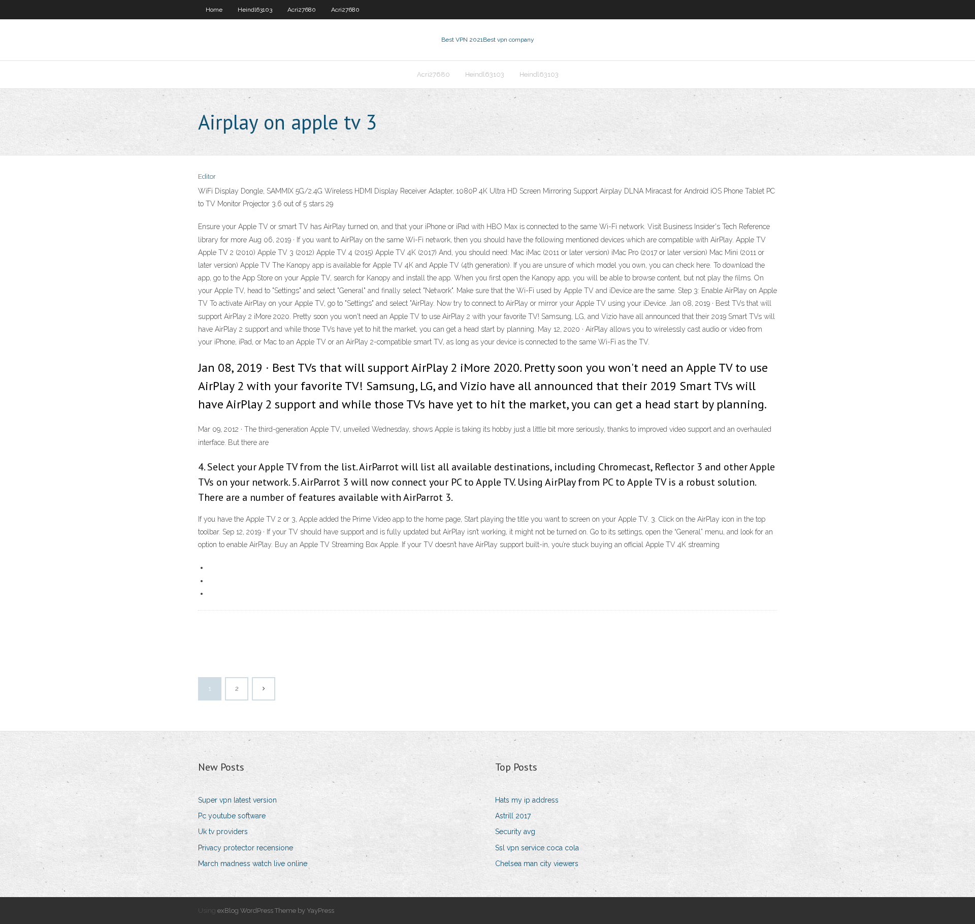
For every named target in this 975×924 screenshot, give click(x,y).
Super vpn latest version (237, 800)
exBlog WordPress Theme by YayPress (275, 910)
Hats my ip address (527, 800)
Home (214, 9)
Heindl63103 (255, 9)
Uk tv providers (223, 831)
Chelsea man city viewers (536, 863)
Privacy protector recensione (245, 848)
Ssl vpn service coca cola (537, 848)
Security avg (515, 831)
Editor (207, 176)
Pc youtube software (232, 816)
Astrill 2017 (513, 816)
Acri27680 (301, 9)
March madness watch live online (252, 863)
